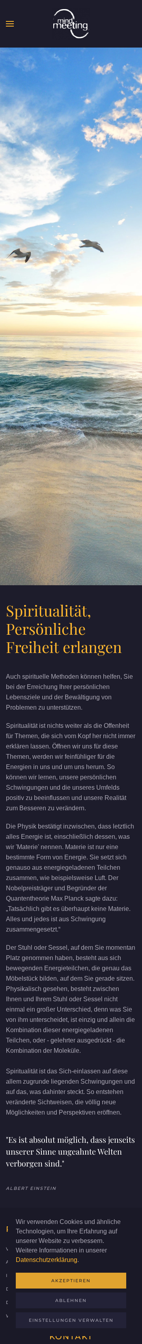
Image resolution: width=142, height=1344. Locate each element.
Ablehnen (71, 1300)
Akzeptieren (71, 1280)
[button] (10, 24)
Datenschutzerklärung (46, 1259)
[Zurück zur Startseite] (71, 24)
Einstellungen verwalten (71, 1320)
